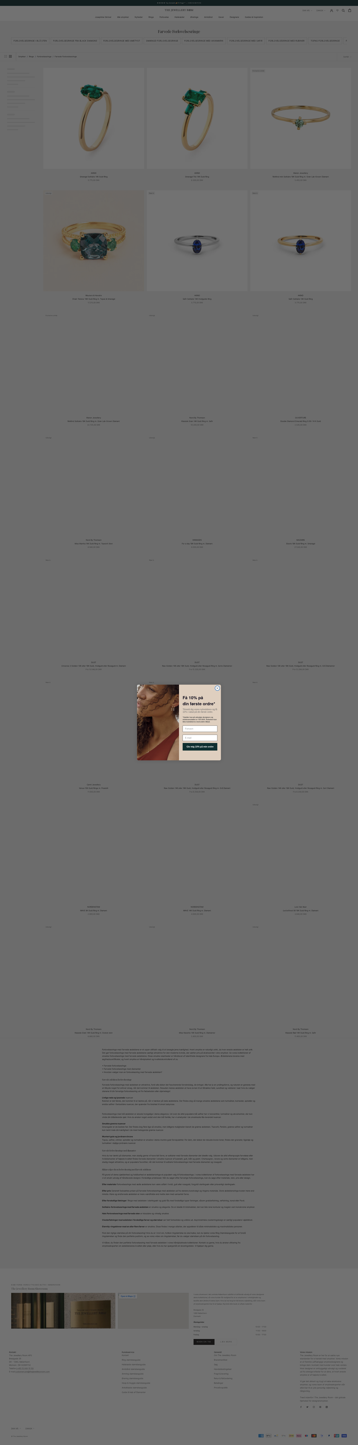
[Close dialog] (217, 688)
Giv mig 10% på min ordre (200, 746)
